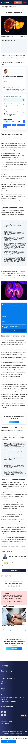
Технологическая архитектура (8, 701)
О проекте (3, 681)
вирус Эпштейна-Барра (19, 147)
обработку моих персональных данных (13, 327)
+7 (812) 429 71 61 (7, 706)
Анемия (5, 257)
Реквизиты (4, 699)
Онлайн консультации (6, 674)
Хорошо (8, 741)
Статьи (6, 6)
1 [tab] (10, 630)
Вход (24, 2)
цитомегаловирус (10, 147)
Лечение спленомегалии (9, 48)
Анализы (3, 688)
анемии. (24, 539)
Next (25, 630)
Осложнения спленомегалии (10, 50)
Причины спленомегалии (9, 42)
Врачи (2, 683)
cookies (9, 738)
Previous (3, 630)
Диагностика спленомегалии (10, 46)
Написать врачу (14, 570)
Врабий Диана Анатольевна (17, 556)
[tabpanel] (14, 618)
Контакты (3, 690)
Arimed (2, 6)
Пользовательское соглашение (9, 695)
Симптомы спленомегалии (9, 44)
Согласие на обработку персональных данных (12, 697)
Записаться (18, 2)
